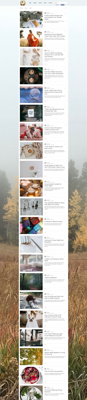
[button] (65, 8)
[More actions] (65, 13)
